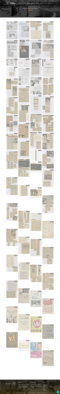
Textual (37, 3)
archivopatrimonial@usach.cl (43, 392)
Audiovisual (33, 3)
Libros (45, 3)
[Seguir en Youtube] (52, 0)
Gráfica (28, 3)
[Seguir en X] (51, 0)
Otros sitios (29, 0)
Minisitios (49, 3)
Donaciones (37, 0)
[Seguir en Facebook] (49, 0)
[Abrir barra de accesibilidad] (58, 392)
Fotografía (24, 3)
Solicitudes (33, 0)
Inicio (20, 3)
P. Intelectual (45, 0)
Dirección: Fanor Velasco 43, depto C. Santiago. (19, 392)
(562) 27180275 (33, 392)
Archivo (41, 3)
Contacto (41, 0)
